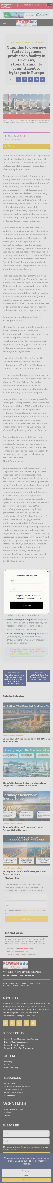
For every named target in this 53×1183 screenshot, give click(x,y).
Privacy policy (35, 598)
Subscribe (26, 605)
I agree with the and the (27, 596)
